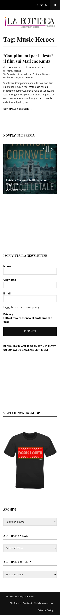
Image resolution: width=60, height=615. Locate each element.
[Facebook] (37, 5)
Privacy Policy (45, 610)
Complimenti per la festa (19, 74)
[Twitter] (41, 5)
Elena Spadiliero (36, 67)
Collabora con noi (43, 603)
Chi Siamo (15, 603)
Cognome (10, 280)
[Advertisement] (28, 223)
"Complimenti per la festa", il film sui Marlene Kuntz (28, 58)
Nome (7, 266)
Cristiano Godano (41, 74)
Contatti (27, 603)
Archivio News (14, 70)
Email (7, 293)
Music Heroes (26, 77)
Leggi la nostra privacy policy (21, 307)
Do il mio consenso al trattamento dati (27, 320)
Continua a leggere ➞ (17, 108)
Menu (5, 5)
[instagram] (47, 5)
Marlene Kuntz (10, 77)
